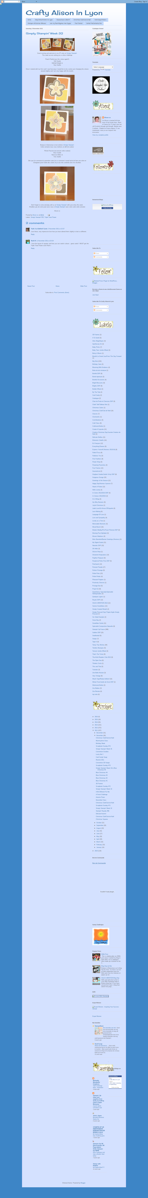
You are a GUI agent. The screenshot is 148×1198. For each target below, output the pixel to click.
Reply (33, 234)
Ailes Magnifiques (98, 341)
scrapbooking (112, 1084)
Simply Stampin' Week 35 (104, 749)
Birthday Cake (96, 364)
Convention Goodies (102, 751)
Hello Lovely (96, 490)
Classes (95, 414)
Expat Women (96, 1016)
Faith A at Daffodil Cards (39, 229)
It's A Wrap (95, 499)
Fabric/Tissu (96, 452)
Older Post (83, 286)
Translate (107, 70)
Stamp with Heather (97, 1164)
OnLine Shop (96, 551)
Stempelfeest (99, 1026)
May (98, 836)
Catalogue (95, 398)
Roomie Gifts (100, 760)
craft (110, 1083)
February (99, 844)
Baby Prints (96, 347)
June (98, 833)
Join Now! (95, 295)
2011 (96, 730)
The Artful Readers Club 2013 (101, 657)
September (100, 825)
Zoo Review (96, 691)
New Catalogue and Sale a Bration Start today (99, 1154)
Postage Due (96, 586)
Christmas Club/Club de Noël (82, 20)
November (99, 735)
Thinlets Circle (96, 663)
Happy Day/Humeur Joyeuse (101, 483)
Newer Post (31, 286)
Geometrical (96, 471)
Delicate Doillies (97, 437)
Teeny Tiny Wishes (98, 645)
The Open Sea (97, 660)
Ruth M (33, 241)
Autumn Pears (100, 797)
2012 (96, 728)
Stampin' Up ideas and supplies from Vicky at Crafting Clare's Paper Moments (98, 1100)
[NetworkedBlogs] (107, 205)
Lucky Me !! (99, 754)
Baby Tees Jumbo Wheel (100, 350)
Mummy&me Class (102, 740)
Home (29, 20)
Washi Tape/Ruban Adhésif (100, 679)
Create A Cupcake (98, 429)
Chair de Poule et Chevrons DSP (102, 401)
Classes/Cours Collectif (63, 20)
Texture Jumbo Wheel (99, 651)
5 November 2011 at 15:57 (56, 229)
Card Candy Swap (101, 757)
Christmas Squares (102, 819)
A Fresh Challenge (101, 794)
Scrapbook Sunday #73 (103, 765)
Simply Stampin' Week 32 (104, 808)
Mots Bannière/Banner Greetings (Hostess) (105, 539)
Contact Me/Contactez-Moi (94, 23)
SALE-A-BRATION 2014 (100, 603)
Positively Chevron (98, 582)
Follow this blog (107, 208)
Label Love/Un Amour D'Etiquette (102, 508)
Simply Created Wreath (99, 609)
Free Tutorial (78, 23)
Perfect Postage (97, 570)
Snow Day (95, 620)
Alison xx (107, 117)
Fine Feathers (96, 459)
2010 (96, 851)
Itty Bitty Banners (97, 502)
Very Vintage (96, 676)
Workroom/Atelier (97, 685)
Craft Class (95, 423)
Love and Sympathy (98, 517)
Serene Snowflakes (98, 606)
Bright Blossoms (97, 383)
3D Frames (95, 334)
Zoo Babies (96, 688)
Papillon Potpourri (97, 558)
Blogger (83, 1183)
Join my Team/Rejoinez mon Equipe (60, 23)
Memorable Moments (99, 524)
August (98, 828)
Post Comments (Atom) (61, 292)
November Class (101, 800)
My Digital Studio (97, 542)
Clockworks (96, 417)
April (98, 839)
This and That (96, 666)
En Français (96, 443)
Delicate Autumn (101, 813)
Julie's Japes (97, 1115)
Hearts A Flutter (97, 486)
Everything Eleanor (98, 446)
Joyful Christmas (97, 505)
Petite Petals (96, 576)
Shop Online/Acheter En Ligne (44, 20)
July (97, 831)
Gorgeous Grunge (97, 477)
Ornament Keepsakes (99, 555)
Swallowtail (95, 635)
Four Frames (96, 468)
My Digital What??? (98, 1167)
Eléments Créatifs (98, 440)
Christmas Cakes (97, 407)
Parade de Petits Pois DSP (101, 561)
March (98, 842)
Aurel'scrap (98, 1044)
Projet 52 (95, 589)
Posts (97, 253)
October (99, 822)
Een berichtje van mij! (109, 1028)
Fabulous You (96, 456)
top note (95, 694)
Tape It (94, 642)
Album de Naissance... (101, 1045)
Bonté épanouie (97, 376)
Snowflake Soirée (97, 623)
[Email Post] (48, 215)
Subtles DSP (96, 632)
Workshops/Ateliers (100, 20)
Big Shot (95, 361)
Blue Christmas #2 (101, 778)
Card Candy (96, 395)
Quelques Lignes (97, 596)
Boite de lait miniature (99, 370)
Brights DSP (96, 386)
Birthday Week (100, 743)
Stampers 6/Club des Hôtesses (37, 23)
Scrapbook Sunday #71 (103, 805)
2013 (96, 725)
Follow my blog (115, 1087)
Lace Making (96, 511)
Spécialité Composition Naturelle (102, 626)
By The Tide (96, 392)
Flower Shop (96, 462)
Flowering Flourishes (98, 465)
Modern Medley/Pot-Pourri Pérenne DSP (105, 530)
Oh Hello (95, 548)
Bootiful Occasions (98, 379)
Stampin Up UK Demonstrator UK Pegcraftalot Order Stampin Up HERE (98, 1147)
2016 (96, 716)
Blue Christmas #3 (101, 775)
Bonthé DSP (96, 373)
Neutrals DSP (96, 545)
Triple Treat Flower (50, 217)
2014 (96, 722)
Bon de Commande (99, 863)
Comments (98, 257)
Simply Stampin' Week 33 (104, 789)
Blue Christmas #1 (101, 781)
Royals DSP (96, 600)
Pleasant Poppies (97, 579)
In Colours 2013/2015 (99, 496)
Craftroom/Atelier (97, 426)
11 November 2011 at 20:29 (45, 241)
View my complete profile (100, 135)
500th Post (104, 954)
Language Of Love (98, 514)
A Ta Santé (95, 338)
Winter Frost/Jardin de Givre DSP (102, 682)
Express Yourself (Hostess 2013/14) (103, 449)
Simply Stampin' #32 (37, 217)
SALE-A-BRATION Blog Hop (110, 978)
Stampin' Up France (98, 629)
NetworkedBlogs (113, 1076)
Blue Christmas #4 (101, 772)
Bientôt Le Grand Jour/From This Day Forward (106, 356)
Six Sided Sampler (98, 617)
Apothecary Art (97, 344)
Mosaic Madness (97, 536)
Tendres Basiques (98, 648)
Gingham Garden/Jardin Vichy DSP (103, 474)
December (99, 733)
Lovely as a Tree (97, 521)
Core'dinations (96, 420)
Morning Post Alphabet (99, 533)
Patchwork (95, 564)
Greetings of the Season (100, 480)
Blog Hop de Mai (106, 966)
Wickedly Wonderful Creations (96, 1082)
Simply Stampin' (72, 53)
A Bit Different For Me (103, 792)
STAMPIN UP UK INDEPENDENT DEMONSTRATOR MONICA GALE (99, 1129)
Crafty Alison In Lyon (64, 13)
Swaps (94, 638)
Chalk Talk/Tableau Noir (99, 404)
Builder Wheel (96, 389)
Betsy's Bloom (97, 353)
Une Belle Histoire (98, 672)
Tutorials (95, 669)
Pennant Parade (97, 567)
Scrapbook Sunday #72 (103, 786)
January (99, 847)
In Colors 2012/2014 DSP (100, 493)
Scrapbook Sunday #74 (103, 746)
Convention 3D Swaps (103, 762)
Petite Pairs (96, 573)
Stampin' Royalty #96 (102, 811)
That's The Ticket (97, 654)
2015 (96, 719)
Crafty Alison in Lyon (114, 1079)
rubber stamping (116, 1083)
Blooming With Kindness (100, 367)
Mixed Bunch (96, 527)
